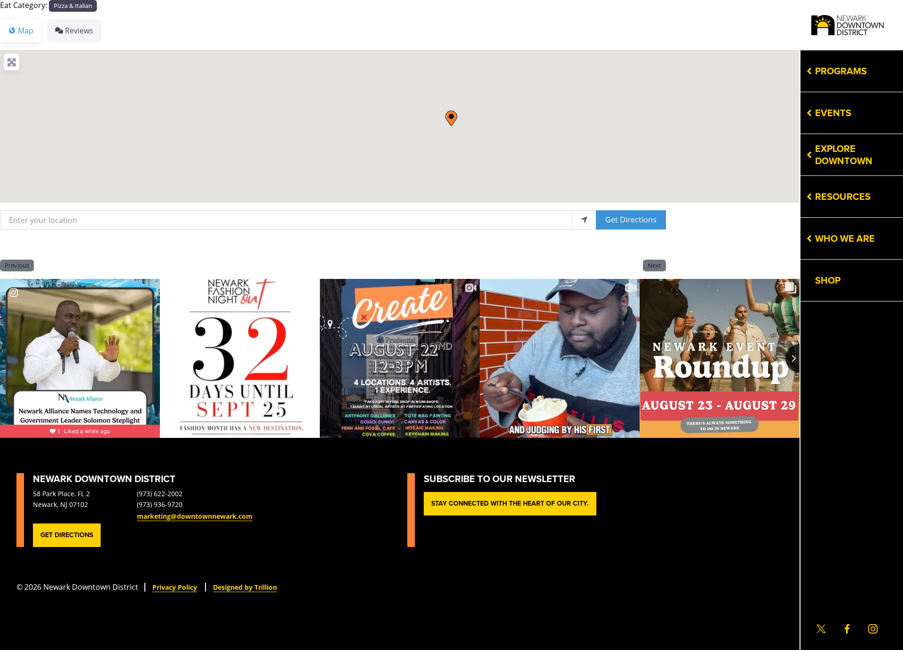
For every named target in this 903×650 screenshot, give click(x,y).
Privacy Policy (174, 587)
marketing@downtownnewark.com (195, 516)
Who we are (845, 238)
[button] (451, 118)
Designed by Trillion (245, 587)
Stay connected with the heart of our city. (510, 503)
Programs (841, 71)
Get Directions (631, 219)
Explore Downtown (843, 155)
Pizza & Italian (73, 5)
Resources (843, 197)
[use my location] (584, 220)
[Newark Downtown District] (847, 25)
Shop (827, 280)
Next (654, 265)
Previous (17, 265)
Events (833, 113)
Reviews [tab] (79, 30)
